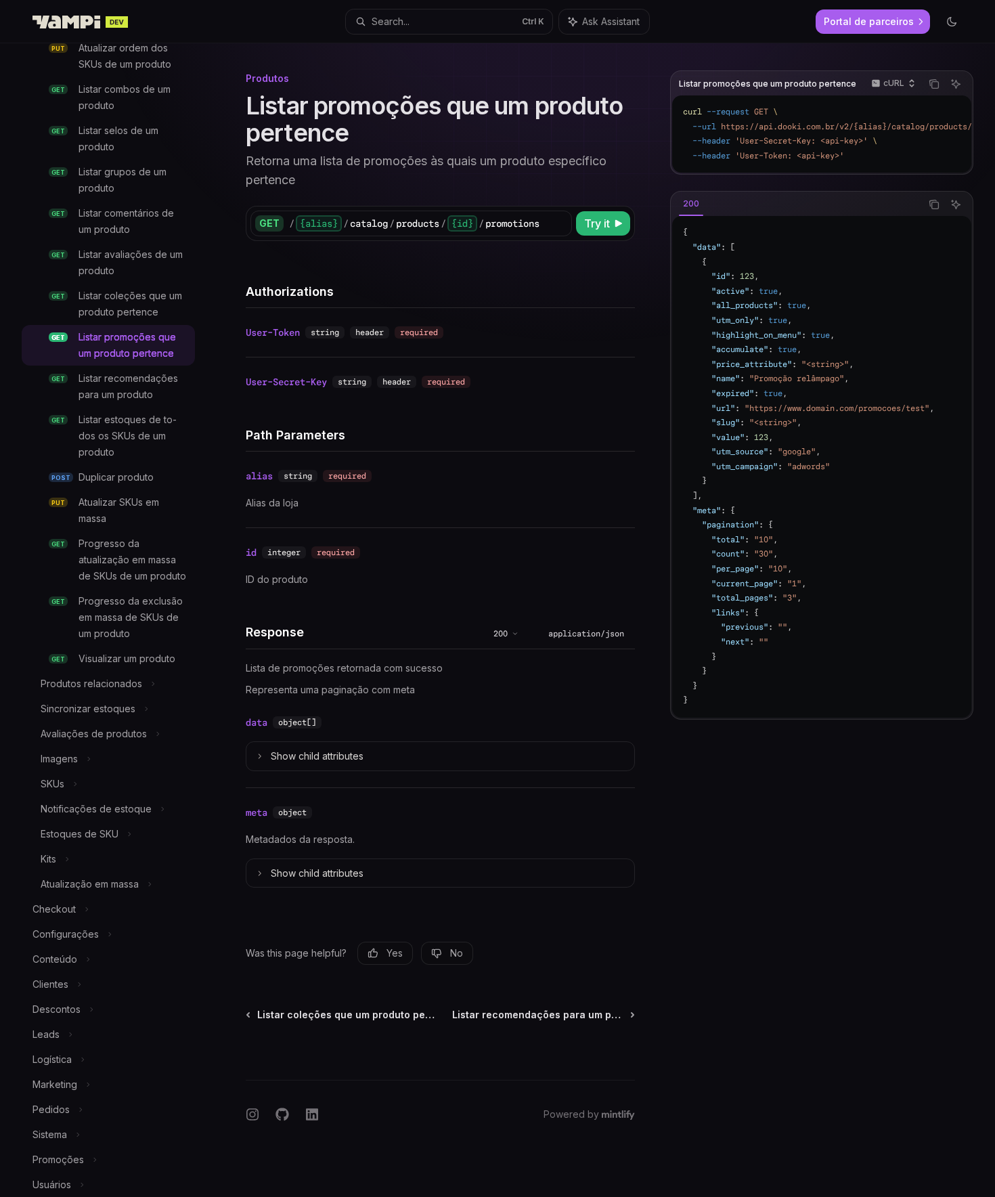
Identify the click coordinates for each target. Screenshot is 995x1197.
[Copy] (559, 223)
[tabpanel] (821, 467)
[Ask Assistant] (956, 84)
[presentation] (119, 620)
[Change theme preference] (952, 21)
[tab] (691, 204)
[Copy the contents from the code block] (934, 84)
